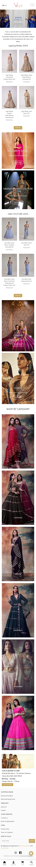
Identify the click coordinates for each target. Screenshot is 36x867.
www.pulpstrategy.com (26, 856)
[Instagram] (15, 852)
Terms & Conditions (24, 846)
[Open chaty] (31, 853)
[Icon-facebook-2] (20, 852)
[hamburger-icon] (32, 4)
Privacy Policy (4, 848)
